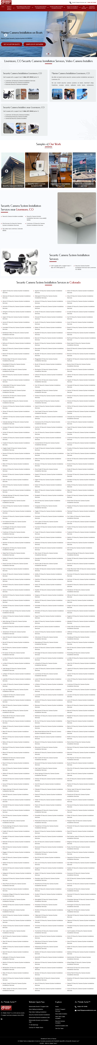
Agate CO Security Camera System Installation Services (16, 291)
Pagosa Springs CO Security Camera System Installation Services (15, 790)
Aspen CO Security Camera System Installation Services (16, 318)
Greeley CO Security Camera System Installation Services (48, 569)
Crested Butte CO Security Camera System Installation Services (47, 443)
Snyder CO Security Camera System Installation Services (48, 895)
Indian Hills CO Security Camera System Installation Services (78, 627)
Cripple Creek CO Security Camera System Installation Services (15, 449)
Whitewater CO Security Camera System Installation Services (14, 968)
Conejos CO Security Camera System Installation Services (16, 428)
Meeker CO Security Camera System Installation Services (16, 727)
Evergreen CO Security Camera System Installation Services (46, 506)
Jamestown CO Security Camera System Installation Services (14, 632)
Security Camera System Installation (39, 1014)
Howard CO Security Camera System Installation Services (81, 611)
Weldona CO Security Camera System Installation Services (81, 953)
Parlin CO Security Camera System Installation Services (80, 800)
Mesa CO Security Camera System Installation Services (16, 732)
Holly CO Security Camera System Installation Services (80, 601)
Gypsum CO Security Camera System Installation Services (16, 580)
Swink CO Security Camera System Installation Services (16, 916)
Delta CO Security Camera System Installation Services (48, 459)
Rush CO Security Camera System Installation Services (16, 858)
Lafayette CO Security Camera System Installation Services (46, 664)
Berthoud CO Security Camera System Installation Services (81, 339)
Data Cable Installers (61, 1014)
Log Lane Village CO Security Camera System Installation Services (15, 690)
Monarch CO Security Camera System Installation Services (49, 743)
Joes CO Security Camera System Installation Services (15, 638)
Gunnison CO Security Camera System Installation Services (81, 575)
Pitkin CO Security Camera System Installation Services (80, 816)
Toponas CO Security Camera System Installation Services (81, 921)
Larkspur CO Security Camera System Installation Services (17, 674)
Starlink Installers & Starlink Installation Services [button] (56, 7)
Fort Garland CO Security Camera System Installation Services (14, 522)
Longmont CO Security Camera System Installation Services (14, 695)
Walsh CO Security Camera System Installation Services (80, 947)
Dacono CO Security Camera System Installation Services (16, 454)
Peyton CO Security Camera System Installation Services (16, 811)
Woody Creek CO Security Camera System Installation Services (14, 984)
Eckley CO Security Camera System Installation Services (80, 485)
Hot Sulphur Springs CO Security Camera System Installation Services (16, 611)
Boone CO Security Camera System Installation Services (16, 354)
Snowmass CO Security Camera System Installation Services (78, 890)
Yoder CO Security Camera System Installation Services (48, 989)
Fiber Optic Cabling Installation (37, 1012)
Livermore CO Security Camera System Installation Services (78, 685)
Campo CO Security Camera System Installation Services (16, 381)
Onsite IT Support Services (9, 8)
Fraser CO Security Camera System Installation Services (48, 533)
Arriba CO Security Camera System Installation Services (48, 312)
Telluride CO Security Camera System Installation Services (81, 916)
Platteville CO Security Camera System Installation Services (46, 821)
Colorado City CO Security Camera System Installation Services (79, 417)
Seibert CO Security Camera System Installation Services (48, 874)
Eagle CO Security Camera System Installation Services (48, 480)
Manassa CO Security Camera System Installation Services (49, 706)
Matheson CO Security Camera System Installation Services (49, 716)
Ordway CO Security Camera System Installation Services (49, 779)
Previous (6, 34)
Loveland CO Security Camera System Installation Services (17, 701)
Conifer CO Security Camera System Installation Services (48, 428)
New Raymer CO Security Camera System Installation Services (79, 758)
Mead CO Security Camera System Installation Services (80, 722)
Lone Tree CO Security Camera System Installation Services (81, 690)
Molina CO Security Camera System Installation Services (16, 743)
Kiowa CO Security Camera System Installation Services (48, 648)
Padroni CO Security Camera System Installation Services (81, 785)
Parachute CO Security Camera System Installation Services (78, 795)
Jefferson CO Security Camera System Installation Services (81, 632)
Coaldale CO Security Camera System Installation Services (81, 412)
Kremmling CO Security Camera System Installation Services (78, 653)
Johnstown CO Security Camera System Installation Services (46, 638)
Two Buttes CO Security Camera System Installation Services (46, 932)
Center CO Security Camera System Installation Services (80, 391)
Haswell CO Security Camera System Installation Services (81, 585)
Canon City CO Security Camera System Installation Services (46, 381)
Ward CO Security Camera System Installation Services (16, 953)
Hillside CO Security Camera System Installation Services (16, 601)
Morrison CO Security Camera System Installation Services (81, 748)
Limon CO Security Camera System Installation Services (80, 680)
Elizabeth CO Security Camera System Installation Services (49, 496)
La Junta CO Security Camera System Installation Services (49, 659)
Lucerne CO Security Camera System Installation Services (49, 701)
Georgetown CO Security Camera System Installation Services (14, 548)
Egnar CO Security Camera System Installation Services (48, 491)
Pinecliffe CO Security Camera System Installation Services (49, 816)
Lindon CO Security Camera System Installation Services (16, 685)
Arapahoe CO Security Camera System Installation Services (49, 307)
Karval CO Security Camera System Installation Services (16, 643)
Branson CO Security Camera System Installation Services (81, 354)
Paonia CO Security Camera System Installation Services (48, 795)
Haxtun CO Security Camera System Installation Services (16, 590)
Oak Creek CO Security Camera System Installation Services (46, 769)
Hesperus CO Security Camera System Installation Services (49, 596)
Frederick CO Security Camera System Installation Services (81, 533)
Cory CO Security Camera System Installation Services (48, 433)
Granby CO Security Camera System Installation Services (80, 559)
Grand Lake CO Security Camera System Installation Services (46, 564)
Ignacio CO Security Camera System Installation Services (16, 627)
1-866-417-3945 (82, 1006)
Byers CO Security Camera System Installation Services (16, 375)
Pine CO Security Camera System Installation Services (15, 816)
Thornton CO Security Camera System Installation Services (17, 921)
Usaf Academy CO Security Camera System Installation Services (79, 932)
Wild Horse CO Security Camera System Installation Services (78, 968)
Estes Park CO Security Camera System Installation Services (78, 501)
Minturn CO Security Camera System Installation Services (16, 737)
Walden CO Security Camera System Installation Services (16, 947)
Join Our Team (59, 1028)
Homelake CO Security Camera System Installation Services (49, 606)
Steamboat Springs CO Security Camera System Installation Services (81, 900)
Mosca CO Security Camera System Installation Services (16, 753)
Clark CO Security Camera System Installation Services (48, 407)
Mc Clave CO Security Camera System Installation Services (17, 722)
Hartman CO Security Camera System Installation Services (81, 580)
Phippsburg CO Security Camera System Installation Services (46, 811)
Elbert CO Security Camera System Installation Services (80, 491)
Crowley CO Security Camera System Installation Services (81, 449)
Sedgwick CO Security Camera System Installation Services (17, 874)
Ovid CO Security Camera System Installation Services (48, 785)
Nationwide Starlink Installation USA (39, 1017)
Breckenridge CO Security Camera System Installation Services (15, 360)
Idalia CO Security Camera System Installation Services (48, 622)
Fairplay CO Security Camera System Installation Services (81, 506)
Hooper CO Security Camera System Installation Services (80, 606)
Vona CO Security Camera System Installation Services (80, 942)
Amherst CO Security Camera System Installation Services (49, 302)
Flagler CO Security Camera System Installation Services (48, 512)
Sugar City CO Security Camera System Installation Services (78, 911)
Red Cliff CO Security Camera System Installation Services (49, 837)
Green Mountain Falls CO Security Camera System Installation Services (81, 569)
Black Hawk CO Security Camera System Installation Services (78, 344)
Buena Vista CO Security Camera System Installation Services (79, 365)
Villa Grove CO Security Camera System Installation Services (46, 942)
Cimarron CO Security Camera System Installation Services (17, 407)
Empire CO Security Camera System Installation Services (80, 496)
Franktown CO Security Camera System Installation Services (14, 533)
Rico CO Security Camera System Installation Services (48, 842)
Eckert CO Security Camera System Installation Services (48, 485)
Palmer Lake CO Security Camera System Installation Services (79, 790)
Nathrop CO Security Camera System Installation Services (49, 753)
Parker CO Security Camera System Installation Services (48, 800)
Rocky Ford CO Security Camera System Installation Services (78, 848)
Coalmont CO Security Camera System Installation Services (17, 417)
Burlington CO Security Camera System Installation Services (46, 370)
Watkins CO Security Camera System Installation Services (49, 953)
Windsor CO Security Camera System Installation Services (49, 973)
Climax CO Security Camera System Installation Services (16, 412)
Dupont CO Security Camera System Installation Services (48, 475)
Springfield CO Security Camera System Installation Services (46, 900)
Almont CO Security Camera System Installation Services (16, 302)
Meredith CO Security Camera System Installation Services (49, 727)
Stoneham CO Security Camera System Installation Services (46, 905)
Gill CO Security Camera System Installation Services (79, 548)
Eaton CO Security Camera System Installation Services (16, 485)
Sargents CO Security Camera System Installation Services (49, 869)
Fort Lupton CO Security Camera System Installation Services (46, 522)
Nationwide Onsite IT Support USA (38, 1006)
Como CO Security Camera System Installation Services (80, 423)
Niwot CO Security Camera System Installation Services (16, 764)
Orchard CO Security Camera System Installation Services (16, 779)
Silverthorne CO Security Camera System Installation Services (46, 884)
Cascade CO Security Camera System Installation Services (81, 386)
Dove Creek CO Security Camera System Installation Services (46, 470)
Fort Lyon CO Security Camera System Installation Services (81, 522)
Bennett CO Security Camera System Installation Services (49, 339)
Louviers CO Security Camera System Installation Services (81, 695)
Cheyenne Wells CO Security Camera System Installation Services (15, 402)
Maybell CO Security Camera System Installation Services (81, 716)
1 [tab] (46, 54)
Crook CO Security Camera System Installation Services (48, 449)
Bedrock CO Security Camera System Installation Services (81, 333)
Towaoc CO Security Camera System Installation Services (16, 926)
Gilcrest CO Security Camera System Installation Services (49, 548)
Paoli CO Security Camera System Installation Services (15, 795)
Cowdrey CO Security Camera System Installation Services (17, 438)
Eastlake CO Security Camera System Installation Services (81, 480)
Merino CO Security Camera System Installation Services (80, 727)
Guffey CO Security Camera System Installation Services (48, 575)
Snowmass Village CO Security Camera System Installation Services (16, 895)
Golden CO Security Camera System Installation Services (16, 559)
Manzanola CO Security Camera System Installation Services (46, 711)
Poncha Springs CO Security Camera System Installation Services (15, 827)
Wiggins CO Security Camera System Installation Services (49, 968)
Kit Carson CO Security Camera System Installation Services (14, 653)
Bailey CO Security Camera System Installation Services (48, 328)
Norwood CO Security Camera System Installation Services (49, 764)
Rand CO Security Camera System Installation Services (80, 832)
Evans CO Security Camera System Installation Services (16, 506)
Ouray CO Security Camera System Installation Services (16, 785)
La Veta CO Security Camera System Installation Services (16, 664)
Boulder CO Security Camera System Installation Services (49, 354)
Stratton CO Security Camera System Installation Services (49, 911)
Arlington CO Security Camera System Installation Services (17, 312)
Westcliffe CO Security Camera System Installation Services (49, 958)
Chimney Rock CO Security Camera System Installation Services (47, 402)
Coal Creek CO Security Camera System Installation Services (46, 412)
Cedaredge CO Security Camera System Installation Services (46, 391)
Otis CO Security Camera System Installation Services (80, 779)
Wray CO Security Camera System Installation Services (48, 984)
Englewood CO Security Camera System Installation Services (14, 501)
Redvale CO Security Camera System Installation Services (16, 842)
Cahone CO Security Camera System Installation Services (49, 375)
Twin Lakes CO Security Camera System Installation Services (14, 932)
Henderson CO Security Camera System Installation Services (78, 590)
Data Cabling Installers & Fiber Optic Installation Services (23, 7)
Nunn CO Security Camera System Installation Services (16, 769)
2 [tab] (48, 54)
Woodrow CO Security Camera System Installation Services (81, 979)
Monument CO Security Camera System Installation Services (46, 748)
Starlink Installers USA (61, 1025)
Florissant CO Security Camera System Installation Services (49, 517)
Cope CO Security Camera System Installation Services (80, 428)
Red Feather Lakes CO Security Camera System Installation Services (80, 837)
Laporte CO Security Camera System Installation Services (81, 669)
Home (3, 6)
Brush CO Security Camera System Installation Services (48, 365)
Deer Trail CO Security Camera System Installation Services (81, 454)
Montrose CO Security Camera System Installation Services (17, 748)
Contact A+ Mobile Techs (92, 7)
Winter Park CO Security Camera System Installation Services (78, 973)
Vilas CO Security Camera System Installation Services (15, 942)
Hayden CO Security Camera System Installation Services (49, 590)
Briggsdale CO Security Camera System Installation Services (46, 360)
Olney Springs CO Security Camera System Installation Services (47, 774)
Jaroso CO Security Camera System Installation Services (48, 632)
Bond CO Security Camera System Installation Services (80, 349)
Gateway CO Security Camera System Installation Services (49, 543)
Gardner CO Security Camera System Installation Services (16, 543)
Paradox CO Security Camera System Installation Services (16, 800)
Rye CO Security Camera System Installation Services (47, 858)
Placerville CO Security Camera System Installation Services (14, 821)
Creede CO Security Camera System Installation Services (16, 443)
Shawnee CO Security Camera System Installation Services (17, 879)
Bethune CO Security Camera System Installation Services (17, 344)
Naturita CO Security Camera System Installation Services (81, 753)
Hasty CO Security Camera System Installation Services (48, 585)
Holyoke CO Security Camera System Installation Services (16, 606)
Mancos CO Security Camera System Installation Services (81, 706)
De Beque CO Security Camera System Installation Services (49, 454)
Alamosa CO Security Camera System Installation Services (17, 297)
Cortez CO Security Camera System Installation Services (16, 433)
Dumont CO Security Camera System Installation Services (16, 475)
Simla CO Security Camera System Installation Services (16, 890)
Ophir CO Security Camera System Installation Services (80, 774)
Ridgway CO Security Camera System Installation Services (81, 842)
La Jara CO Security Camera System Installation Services (16, 659)
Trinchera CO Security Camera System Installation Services (49, 926)
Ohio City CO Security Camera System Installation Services (81, 769)
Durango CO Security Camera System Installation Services (81, 475)
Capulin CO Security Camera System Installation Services (81, 381)
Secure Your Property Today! (15, 35)
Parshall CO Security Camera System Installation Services (16, 806)
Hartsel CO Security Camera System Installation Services (16, 585)
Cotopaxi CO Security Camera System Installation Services (81, 433)
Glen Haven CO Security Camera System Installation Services (46, 554)
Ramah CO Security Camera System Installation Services (48, 832)
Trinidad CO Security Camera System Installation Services (81, 926)
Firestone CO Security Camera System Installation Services (17, 512)
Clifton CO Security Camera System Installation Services (80, 407)
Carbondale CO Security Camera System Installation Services (14, 386)
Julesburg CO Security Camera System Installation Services (78, 638)
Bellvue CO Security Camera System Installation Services (16, 339)
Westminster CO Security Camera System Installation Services (79, 958)
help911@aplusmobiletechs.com (86, 1010)
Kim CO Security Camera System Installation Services (15, 648)
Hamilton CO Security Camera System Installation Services (49, 580)
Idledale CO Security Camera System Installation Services (81, 622)
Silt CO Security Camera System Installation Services (79, 879)
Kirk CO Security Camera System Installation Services (79, 648)
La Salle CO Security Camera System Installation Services (81, 659)
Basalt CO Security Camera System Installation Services (80, 328)
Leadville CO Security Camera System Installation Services (17, 680)
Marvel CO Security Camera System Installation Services (80, 711)
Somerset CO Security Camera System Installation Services (81, 895)
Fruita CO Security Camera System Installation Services (48, 538)
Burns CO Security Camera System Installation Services (80, 370)
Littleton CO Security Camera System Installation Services (49, 685)
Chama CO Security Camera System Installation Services (48, 396)
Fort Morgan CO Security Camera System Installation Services (14, 527)
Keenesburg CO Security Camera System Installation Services (46, 643)
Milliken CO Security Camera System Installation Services (81, 732)
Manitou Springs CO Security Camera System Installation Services (15, 711)
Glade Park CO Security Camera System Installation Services (14, 554)
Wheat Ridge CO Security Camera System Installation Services (79, 963)
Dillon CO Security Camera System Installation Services (16, 464)
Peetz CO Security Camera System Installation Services (48, 806)
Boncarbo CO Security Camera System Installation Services (49, 349)
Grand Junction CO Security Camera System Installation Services (15, 564)
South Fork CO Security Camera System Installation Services (14, 900)
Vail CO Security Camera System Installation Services (15, 937)
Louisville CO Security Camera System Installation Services (49, 695)
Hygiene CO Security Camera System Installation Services (81, 617)
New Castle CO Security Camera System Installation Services (46, 758)
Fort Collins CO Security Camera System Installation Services (78, 517)
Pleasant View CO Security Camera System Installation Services (79, 821)
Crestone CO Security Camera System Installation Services (81, 443)
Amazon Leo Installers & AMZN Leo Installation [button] (72, 7)
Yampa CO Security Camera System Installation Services (80, 984)
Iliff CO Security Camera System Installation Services (47, 627)
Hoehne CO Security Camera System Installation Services (49, 601)
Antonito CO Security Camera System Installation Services (17, 307)
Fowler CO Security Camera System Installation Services (80, 527)
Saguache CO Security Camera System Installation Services (78, 858)
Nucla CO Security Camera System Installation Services (80, 764)
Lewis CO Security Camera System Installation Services (48, 680)
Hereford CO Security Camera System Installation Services (17, 596)
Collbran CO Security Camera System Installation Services (49, 417)
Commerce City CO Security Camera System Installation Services (47, 423)
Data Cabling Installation (36, 1009)
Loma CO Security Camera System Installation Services (48, 690)
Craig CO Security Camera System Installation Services (48, 438)
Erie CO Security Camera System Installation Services (47, 501)
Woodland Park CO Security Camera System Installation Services (47, 979)
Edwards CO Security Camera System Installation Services (17, 491)
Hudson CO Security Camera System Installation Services (16, 617)
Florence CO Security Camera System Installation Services (17, 517)
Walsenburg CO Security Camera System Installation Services (46, 947)
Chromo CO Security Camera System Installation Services (81, 402)
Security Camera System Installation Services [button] (40, 7)
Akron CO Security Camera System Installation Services (80, 291)
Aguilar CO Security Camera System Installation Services (48, 291)
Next (91, 34)
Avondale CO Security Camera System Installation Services (17, 328)
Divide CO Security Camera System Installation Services (80, 464)
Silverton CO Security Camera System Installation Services (81, 884)
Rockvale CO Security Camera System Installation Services (49, 848)
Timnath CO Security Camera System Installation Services (49, 921)
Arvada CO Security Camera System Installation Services (80, 312)
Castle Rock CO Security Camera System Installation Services (14, 391)
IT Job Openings (33, 1025)
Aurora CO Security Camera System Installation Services (16, 323)
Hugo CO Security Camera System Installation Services (48, 617)
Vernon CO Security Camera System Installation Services (48, 937)
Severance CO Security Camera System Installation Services (78, 874)
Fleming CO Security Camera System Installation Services (81, 512)
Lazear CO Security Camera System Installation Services (80, 674)
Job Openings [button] (84, 7)
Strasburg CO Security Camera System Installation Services (14, 911)
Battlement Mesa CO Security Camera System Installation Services (16, 333)
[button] (13, 170)
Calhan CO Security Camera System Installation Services (80, 375)
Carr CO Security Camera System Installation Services (48, 386)
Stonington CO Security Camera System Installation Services (78, 905)
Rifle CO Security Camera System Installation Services (15, 848)
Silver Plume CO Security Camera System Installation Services (14, 884)
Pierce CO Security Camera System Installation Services (80, 811)
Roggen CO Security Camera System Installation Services (16, 853)
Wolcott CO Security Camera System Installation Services (16, 979)
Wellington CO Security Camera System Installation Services (14, 958)
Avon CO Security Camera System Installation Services (80, 323)
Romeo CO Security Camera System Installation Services (80, 853)
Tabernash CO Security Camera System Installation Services (46, 916)
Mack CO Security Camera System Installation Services (16, 706)
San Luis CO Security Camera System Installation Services (49, 863)
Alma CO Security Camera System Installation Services (80, 297)
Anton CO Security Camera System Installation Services (80, 302)
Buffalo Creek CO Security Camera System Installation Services (15, 370)
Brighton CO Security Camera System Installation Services (81, 360)
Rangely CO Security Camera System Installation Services (16, 837)
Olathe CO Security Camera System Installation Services (16, 774)
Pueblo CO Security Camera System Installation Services (16, 832)
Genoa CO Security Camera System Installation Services (80, 543)
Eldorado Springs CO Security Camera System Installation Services (16, 496)
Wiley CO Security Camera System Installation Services (16, 973)
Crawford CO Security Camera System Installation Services (81, 438)
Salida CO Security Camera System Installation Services (16, 863)
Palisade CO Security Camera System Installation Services (49, 790)
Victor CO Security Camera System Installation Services (80, 937)
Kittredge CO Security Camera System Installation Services (49, 653)
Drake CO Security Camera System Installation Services (80, 470)
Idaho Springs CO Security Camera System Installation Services (15, 622)
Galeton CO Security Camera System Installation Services (81, 538)
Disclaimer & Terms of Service (48, 1038)
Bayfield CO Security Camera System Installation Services (49, 333)
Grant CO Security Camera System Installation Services (16, 569)
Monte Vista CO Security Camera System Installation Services (78, 743)
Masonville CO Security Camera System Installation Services (14, 716)
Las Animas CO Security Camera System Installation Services (46, 674)
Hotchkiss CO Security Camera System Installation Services (49, 611)
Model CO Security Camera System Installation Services (48, 737)
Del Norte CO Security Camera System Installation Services (17, 459)
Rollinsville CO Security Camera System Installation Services (46, 853)
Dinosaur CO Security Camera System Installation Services (49, 464)
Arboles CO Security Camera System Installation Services (81, 307)
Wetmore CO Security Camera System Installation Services (49, 963)
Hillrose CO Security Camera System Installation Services (81, 596)
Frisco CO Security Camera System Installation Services (16, 538)
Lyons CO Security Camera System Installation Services (80, 701)
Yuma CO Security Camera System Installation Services (80, 989)
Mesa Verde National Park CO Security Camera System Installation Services (48, 732)
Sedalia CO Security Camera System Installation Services (81, 869)
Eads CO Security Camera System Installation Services (15, 480)
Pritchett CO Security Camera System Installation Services (81, 827)
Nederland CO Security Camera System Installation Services (14, 758)
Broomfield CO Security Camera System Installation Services (14, 365)
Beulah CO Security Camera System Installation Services (48, 344)
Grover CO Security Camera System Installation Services (16, 575)
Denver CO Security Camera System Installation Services (80, 459)
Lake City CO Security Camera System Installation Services (81, 664)
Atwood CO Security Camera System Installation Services (49, 318)
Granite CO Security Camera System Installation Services (81, 564)
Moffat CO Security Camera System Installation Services (80, 737)
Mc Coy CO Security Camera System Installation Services (48, 722)
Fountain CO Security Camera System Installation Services (49, 527)
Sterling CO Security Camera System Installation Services (16, 905)
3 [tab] (50, 54)
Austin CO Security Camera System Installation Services (48, 323)
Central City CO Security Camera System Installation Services (14, 396)
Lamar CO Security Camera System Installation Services (48, 669)
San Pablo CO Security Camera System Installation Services (81, 863)
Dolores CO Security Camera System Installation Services (16, 470)
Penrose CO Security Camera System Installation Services (81, 806)
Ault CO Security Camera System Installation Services (80, 318)
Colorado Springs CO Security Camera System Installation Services (16, 423)
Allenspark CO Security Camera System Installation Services (46, 297)
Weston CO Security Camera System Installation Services (16, 963)
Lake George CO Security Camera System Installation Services (14, 669)
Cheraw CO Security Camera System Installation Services (81, 396)
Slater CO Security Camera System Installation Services (48, 890)
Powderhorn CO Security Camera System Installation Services (46, 827)
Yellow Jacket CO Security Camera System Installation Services (15, 989)
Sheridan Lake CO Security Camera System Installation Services (47, 879)
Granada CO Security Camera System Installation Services (49, 559)
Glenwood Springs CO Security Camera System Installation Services (80, 554)
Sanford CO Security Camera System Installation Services (16, 869)
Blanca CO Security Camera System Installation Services (16, 349)
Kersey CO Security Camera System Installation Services (80, 643)
